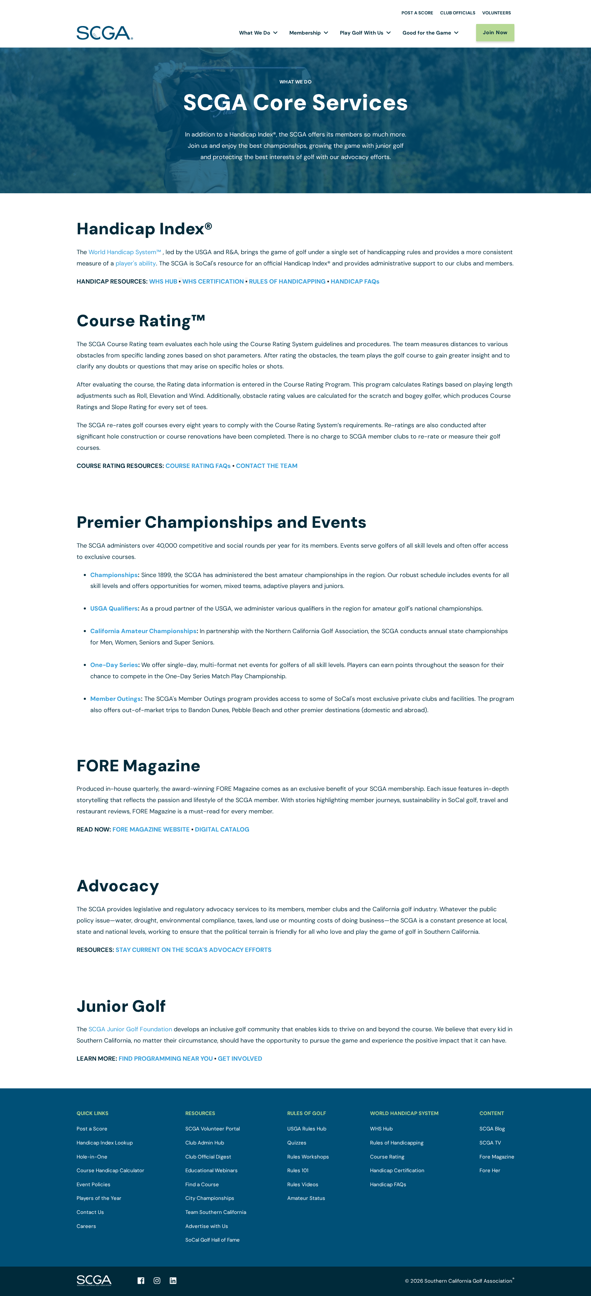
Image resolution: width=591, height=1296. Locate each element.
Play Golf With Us (361, 32)
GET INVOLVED (240, 1059)
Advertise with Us (206, 1226)
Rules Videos (302, 1184)
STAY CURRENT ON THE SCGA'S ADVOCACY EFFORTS (194, 950)
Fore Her (490, 1170)
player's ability (136, 263)
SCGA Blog (492, 1129)
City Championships (209, 1198)
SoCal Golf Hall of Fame (212, 1240)
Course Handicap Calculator (110, 1170)
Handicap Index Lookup (105, 1143)
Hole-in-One (92, 1157)
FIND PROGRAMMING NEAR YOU (166, 1059)
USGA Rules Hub (306, 1129)
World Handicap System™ (125, 252)
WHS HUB (163, 281)
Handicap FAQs (388, 1184)
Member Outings (115, 699)
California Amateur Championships (143, 631)
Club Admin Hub (204, 1143)
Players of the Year (99, 1198)
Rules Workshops (308, 1157)
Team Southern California (215, 1212)
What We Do (254, 32)
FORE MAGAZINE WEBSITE (151, 829)
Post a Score (92, 1129)
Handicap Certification (397, 1170)
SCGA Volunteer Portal (212, 1129)
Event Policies (93, 1184)
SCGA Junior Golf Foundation (130, 1029)
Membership (305, 32)
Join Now (495, 32)
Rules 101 (297, 1170)
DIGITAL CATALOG (222, 829)
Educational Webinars (211, 1170)
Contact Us (90, 1212)
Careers (86, 1226)
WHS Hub (381, 1129)
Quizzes (296, 1143)
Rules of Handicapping (396, 1143)
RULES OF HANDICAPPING (287, 281)
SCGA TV (490, 1143)
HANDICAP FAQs (355, 281)
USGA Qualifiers (114, 608)
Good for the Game (427, 32)
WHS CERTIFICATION (213, 281)
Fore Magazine (497, 1157)
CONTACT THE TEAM (267, 466)
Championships (114, 575)
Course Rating (387, 1157)
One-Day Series (114, 665)
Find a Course (202, 1184)
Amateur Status (306, 1198)
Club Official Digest (208, 1157)
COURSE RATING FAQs (198, 466)
